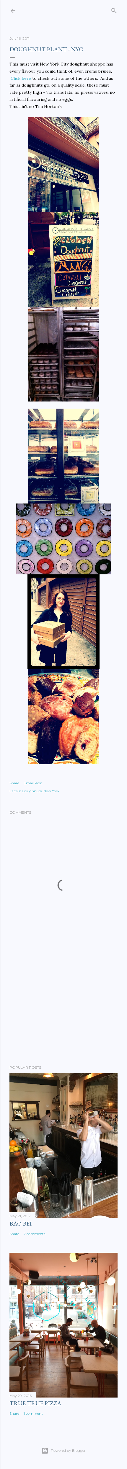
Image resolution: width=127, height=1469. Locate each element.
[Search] (114, 9)
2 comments (34, 1233)
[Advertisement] (63, 1008)
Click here (20, 78)
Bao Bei (20, 1223)
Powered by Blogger (68, 1450)
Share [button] (14, 783)
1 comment (33, 1413)
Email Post (33, 783)
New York (51, 791)
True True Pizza (35, 1403)
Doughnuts (32, 791)
